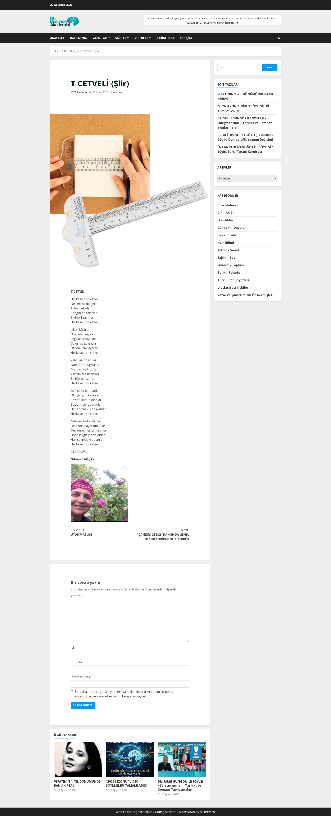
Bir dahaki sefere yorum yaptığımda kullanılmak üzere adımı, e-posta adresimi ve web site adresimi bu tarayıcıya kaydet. (124, 694)
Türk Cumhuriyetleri (233, 280)
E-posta (76, 662)
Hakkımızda (78, 38)
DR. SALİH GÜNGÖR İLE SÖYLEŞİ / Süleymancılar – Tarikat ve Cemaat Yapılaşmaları (182, 759)
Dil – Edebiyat (227, 205)
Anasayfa (57, 38)
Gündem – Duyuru (231, 227)
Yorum (77, 596)
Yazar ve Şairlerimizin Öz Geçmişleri (245, 295)
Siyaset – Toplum (230, 265)
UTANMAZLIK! (81, 532)
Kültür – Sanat (228, 250)
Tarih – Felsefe (228, 272)
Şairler (120, 38)
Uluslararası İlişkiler (232, 287)
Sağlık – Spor (227, 257)
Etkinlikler (165, 38)
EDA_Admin (80, 92)
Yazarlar (100, 38)
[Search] (279, 38)
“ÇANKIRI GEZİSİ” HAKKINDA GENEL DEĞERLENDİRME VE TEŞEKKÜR (163, 534)
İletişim (186, 38)
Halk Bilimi (225, 242)
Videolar (141, 38)
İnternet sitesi (81, 677)
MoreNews (187, 812)
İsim (73, 647)
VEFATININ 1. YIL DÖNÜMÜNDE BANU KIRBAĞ (78, 759)
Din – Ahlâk (225, 212)
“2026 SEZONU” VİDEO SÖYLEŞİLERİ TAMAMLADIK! (130, 759)
